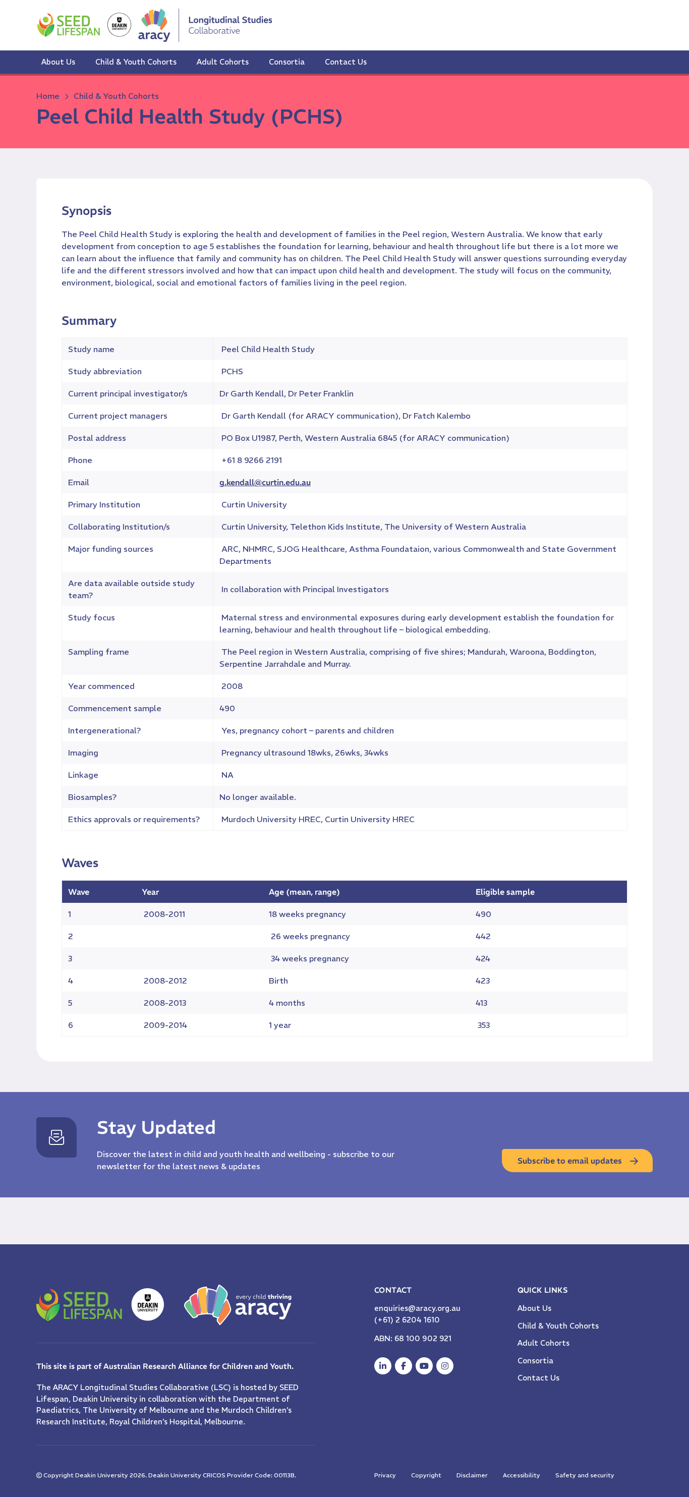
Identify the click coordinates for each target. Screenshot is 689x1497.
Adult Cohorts (223, 62)
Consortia (287, 62)
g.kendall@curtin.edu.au (265, 482)
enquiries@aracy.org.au (417, 1308)
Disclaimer (472, 1475)
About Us (58, 62)
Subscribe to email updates (570, 1161)
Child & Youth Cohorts (136, 62)
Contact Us (346, 62)
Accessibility (521, 1475)
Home (48, 96)
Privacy (385, 1475)
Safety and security (584, 1475)
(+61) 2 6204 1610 (407, 1320)
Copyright (426, 1475)
